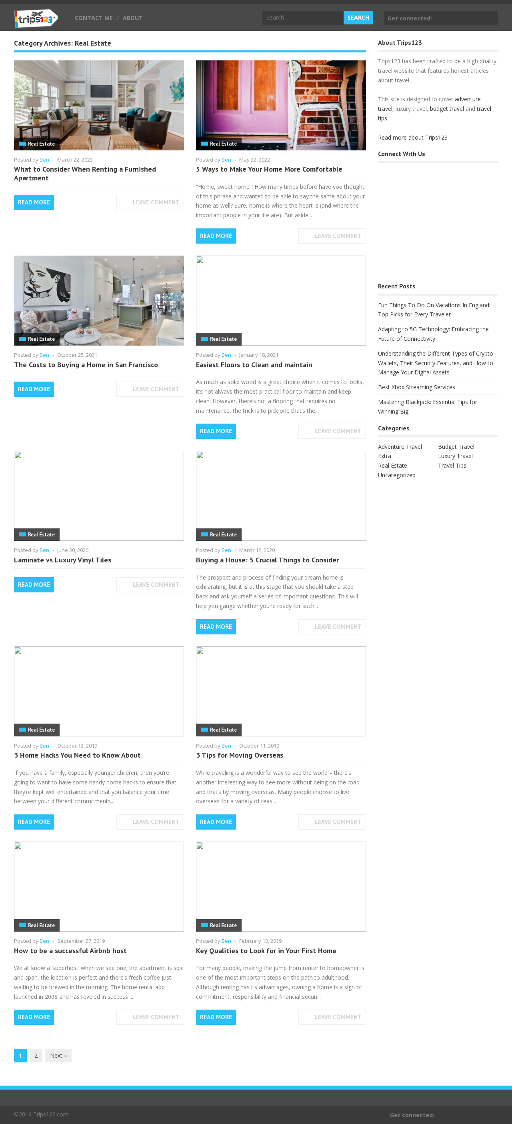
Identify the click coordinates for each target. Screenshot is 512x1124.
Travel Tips (452, 465)
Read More (34, 202)
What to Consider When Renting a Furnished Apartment (85, 173)
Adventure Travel (400, 446)
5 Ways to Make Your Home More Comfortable (269, 169)
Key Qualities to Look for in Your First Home (266, 950)
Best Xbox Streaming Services (416, 387)
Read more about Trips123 (413, 137)
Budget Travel (456, 446)
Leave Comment (156, 202)
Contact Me (94, 18)
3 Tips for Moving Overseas (239, 755)
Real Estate (41, 143)
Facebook (490, 18)
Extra (384, 456)
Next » (58, 1055)
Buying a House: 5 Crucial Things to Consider (267, 559)
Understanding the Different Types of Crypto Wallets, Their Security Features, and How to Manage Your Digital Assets (435, 363)
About (133, 18)
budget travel (447, 108)
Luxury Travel (455, 456)
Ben (44, 159)
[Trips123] (36, 24)
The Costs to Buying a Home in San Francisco (86, 364)
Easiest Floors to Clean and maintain (254, 364)
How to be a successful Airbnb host (70, 950)
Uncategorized (397, 475)
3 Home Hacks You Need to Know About (77, 755)
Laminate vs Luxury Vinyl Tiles (62, 559)
